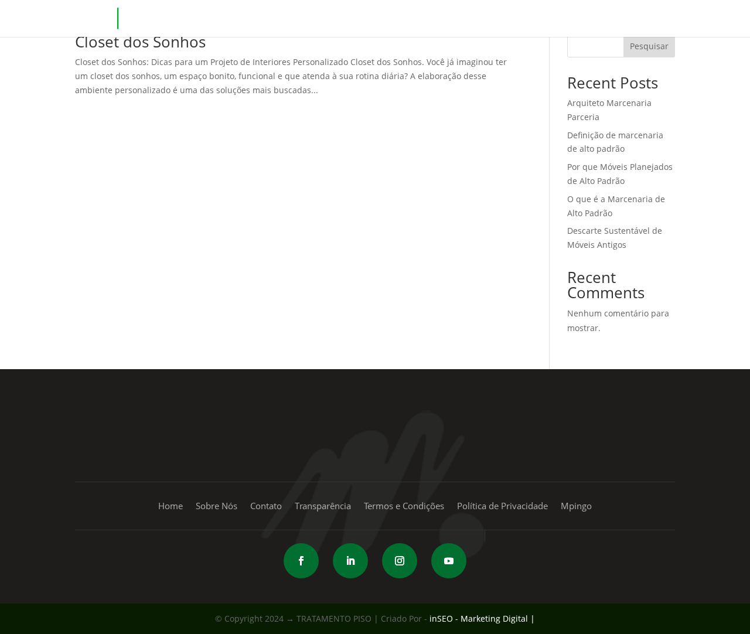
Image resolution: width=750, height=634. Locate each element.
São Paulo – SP (192, 449)
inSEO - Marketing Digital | (482, 618)
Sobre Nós (216, 507)
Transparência (323, 507)
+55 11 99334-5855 (375, 432)
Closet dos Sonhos (140, 41)
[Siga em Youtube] (448, 560)
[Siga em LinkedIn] (350, 560)
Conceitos (481, 28)
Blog (537, 28)
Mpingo (419, 28)
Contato (577, 28)
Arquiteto (630, 28)
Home (377, 28)
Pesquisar (649, 46)
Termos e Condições (404, 507)
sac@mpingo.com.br (586, 432)
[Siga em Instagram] (399, 560)
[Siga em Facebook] (301, 560)
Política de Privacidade (502, 507)
